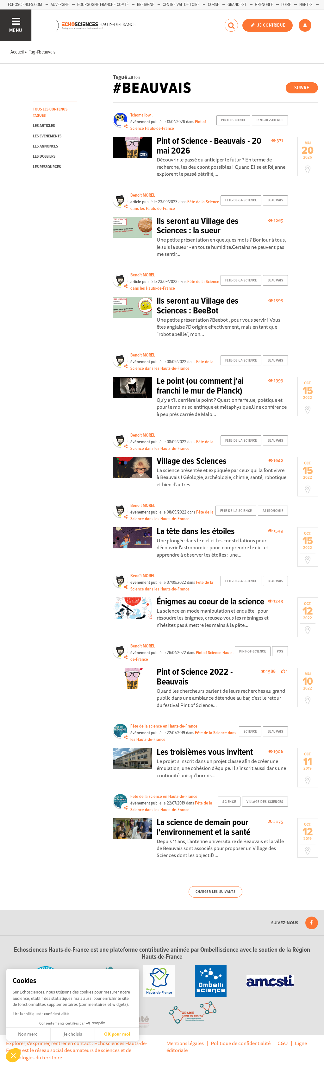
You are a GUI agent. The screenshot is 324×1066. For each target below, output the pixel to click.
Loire (286, 5)
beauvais (275, 200)
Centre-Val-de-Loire (181, 5)
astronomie (273, 511)
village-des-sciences (264, 802)
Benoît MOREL (142, 195)
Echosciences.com (25, 5)
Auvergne (60, 5)
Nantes (306, 5)
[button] (13, 1055)
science (250, 731)
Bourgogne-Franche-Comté (102, 5)
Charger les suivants (216, 891)
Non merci (28, 1034)
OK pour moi (117, 1034)
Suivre (301, 88)
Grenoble (264, 5)
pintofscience (233, 120)
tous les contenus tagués (50, 112)
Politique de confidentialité (241, 1043)
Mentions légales (185, 1043)
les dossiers (44, 156)
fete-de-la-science (241, 200)
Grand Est (236, 5)
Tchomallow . (141, 115)
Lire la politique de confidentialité (41, 1014)
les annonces (45, 146)
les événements (47, 136)
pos (280, 651)
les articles (44, 126)
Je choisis (73, 1034)
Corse (213, 5)
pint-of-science (270, 120)
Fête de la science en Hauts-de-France (163, 726)
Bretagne (145, 5)
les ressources (47, 167)
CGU (282, 1043)
